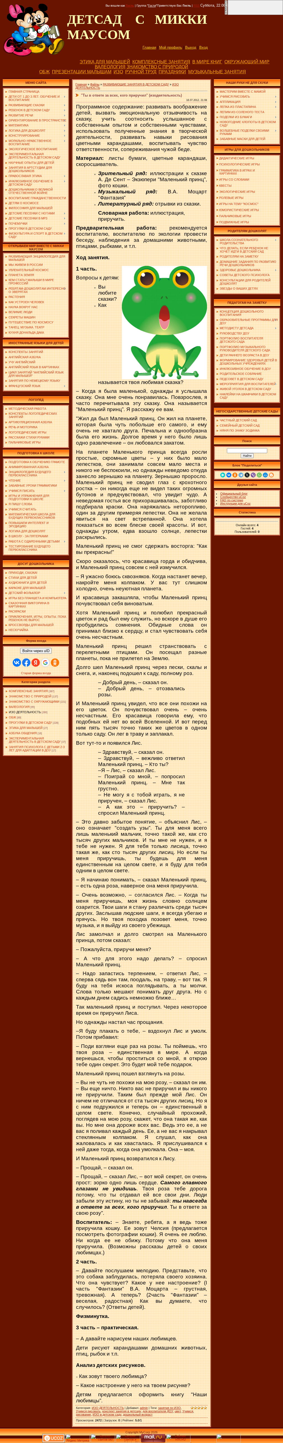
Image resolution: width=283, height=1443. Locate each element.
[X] (247, 475)
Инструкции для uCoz (235, 503)
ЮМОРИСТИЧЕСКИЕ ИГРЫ (239, 210)
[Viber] (253, 475)
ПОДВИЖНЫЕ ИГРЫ (234, 222)
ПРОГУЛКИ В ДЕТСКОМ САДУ (30, 722)
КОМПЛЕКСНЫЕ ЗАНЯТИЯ (161, 61)
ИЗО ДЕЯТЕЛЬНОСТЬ (25, 712)
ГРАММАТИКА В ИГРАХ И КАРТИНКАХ (235, 172)
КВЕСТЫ (225, 185)
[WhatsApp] (259, 475)
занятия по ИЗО (169, 1408)
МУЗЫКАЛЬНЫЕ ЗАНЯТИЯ (217, 71)
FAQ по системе (231, 500)
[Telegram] (241, 475)
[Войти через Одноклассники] (55, 662)
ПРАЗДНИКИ (172, 71)
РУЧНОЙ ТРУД (140, 71)
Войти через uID (35, 651)
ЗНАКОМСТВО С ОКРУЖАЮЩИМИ (34, 701)
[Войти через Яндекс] (36, 662)
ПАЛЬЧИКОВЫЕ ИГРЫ (235, 216)
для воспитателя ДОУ (158, 1411)
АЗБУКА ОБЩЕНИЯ (23, 733)
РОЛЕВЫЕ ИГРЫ (231, 197)
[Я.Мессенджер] (222, 475)
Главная (149, 47)
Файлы (94, 84)
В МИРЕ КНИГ (207, 61)
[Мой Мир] (265, 475)
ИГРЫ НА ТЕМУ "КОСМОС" (238, 204)
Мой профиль (170, 47)
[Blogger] (271, 475)
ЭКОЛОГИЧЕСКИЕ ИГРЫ (237, 191)
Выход (190, 47)
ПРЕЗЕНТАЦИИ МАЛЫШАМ (81, 71)
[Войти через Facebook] (26, 662)
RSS (196, 5)
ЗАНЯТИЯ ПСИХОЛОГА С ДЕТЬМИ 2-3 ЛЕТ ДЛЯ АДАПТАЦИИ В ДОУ (37, 748)
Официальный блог (234, 493)
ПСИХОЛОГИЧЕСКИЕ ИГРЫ (239, 164)
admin (144, 1408)
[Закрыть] (226, 13)
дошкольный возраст (138, 1414)
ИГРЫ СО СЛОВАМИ (234, 179)
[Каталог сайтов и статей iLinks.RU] (128, 1441)
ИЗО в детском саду (107, 1414)
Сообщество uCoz (233, 497)
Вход (203, 47)
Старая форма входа (36, 673)
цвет (178, 1411)
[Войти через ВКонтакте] (17, 662)
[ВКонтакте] (228, 475)
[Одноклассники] (234, 475)
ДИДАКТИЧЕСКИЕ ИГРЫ (236, 158)
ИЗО (118, 71)
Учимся (187, 1411)
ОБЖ (44, 71)
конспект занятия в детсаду (121, 1411)
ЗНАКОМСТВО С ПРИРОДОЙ (157, 66)
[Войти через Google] (45, 662)
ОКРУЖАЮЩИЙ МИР (246, 61)
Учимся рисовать (88, 1411)
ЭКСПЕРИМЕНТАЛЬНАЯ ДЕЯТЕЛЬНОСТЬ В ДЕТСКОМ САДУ (35, 740)
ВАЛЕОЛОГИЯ (110, 66)
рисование (83, 1414)
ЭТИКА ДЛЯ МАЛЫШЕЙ (105, 61)
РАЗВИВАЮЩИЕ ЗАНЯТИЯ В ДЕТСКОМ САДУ (136, 84)
